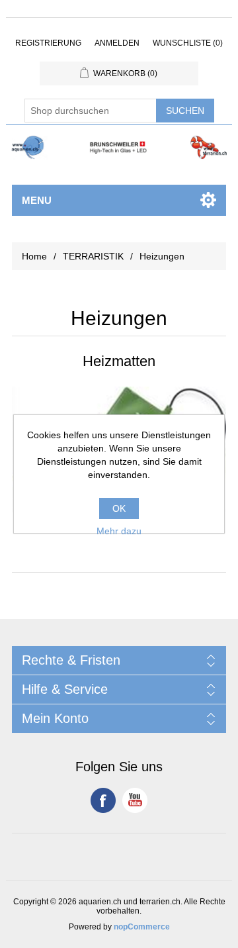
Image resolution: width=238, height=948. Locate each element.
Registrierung (48, 43)
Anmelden (117, 43)
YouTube (134, 800)
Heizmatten (119, 361)
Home (34, 256)
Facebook (103, 800)
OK (119, 508)
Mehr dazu (119, 531)
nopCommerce (142, 926)
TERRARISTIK (93, 256)
